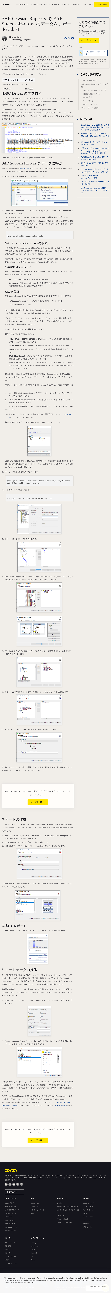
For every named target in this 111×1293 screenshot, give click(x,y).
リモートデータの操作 (90, 108)
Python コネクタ (10, 1213)
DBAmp (33, 1213)
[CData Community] (21, 1184)
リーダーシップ (88, 1217)
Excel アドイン (10, 1224)
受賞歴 (85, 1213)
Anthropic (34, 1243)
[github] (17, 1184)
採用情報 (86, 1224)
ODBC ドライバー (11, 1203)
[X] (9, 1184)
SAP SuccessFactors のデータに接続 (94, 85)
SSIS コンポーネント (38, 1210)
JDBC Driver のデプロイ (90, 81)
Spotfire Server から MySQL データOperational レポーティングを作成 (94, 170)
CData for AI (75, 4)
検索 (90, 4)
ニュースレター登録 (11, 1256)
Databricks (34, 1246)
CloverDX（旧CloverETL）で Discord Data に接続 (92, 176)
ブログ (7, 1250)
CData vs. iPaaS (62, 1219)
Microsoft (34, 1253)
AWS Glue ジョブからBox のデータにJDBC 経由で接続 (94, 158)
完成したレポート (90, 104)
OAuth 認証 (87, 97)
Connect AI (34, 1206)
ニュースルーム (88, 1210)
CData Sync (35, 1203)
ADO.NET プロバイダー (12, 1210)
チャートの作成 (87, 101)
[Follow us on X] (69, 38)
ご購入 (85, 4)
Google (33, 1250)
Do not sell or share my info (97, 1286)
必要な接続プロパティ (91, 94)
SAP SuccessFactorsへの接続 (94, 90)
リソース (8, 1253)
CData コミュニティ (12, 1243)
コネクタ (60, 1203)
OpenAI (33, 1260)
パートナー (60, 1215)
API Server (8, 1217)
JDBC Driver (24, 168)
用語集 (7, 1260)
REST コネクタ (9, 1220)
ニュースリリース (89, 1206)
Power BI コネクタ (11, 1227)
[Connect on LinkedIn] (72, 38)
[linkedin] (6, 1184)
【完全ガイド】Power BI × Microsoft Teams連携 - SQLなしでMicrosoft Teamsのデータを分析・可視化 (95, 150)
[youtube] (13, 1184)
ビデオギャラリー (11, 1263)
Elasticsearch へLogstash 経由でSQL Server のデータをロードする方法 (95, 190)
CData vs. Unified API (64, 1222)
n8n (32, 1256)
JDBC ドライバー (10, 1206)
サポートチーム (61, 1105)
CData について (88, 1203)
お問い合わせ (101, 5)
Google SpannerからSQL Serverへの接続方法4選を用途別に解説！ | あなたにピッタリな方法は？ (95, 127)
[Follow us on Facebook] (65, 38)
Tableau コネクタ (10, 1230)
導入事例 (8, 1246)
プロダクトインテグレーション (67, 1206)
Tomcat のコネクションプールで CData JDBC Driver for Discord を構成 (95, 136)
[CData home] (7, 4)
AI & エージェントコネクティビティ (68, 1211)
